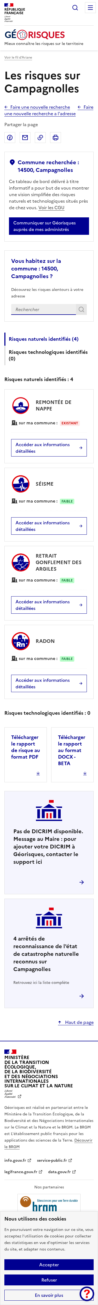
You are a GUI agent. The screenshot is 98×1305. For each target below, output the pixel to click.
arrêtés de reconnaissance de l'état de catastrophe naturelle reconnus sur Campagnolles (46, 954)
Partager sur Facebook (9, 137)
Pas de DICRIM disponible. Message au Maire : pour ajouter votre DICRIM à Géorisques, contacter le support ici (48, 846)
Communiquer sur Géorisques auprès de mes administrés (44, 226)
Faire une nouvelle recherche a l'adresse (48, 110)
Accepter (49, 1264)
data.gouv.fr (59, 1172)
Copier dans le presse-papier (40, 137)
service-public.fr (52, 1160)
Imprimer (55, 137)
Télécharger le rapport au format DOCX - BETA (71, 750)
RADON (45, 641)
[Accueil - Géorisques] (43, 35)
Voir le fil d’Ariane (18, 57)
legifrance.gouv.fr (20, 1172)
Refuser (49, 1280)
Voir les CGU (51, 207)
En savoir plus (49, 1295)
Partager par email (25, 137)
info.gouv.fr (15, 1160)
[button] (86, 1293)
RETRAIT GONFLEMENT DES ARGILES (59, 562)
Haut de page (79, 1022)
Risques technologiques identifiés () (48, 355)
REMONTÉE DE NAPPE (54, 405)
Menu (90, 7)
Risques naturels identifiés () (44, 339)
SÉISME (45, 484)
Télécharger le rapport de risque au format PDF (25, 747)
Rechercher (75, 7)
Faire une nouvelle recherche (40, 107)
